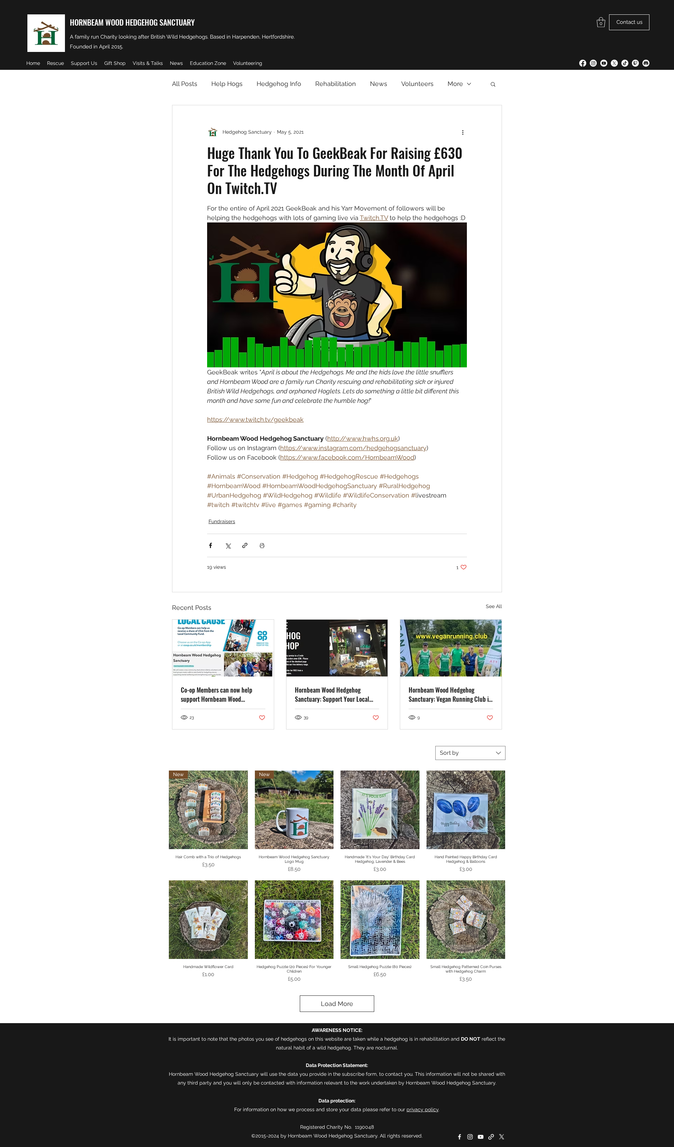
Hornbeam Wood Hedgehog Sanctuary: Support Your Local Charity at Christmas (332, 694)
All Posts (184, 83)
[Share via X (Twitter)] (227, 545)
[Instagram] (593, 63)
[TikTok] (624, 63)
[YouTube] (603, 63)
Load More (337, 1003)
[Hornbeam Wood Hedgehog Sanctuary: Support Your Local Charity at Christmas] (337, 648)
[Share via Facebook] (210, 545)
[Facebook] (582, 63)
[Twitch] (635, 63)
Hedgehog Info (279, 83)
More (455, 83)
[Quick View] (380, 810)
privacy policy (422, 1109)
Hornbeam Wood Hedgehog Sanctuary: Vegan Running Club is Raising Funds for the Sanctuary (450, 694)
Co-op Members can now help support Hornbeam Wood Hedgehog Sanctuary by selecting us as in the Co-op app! (221, 694)
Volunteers (417, 83)
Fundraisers (222, 521)
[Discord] (645, 63)
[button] (601, 22)
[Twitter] (614, 63)
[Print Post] (262, 545)
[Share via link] (245, 545)
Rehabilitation (335, 83)
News (378, 83)
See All (494, 606)
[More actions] (462, 132)
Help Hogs (227, 83)
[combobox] (470, 753)
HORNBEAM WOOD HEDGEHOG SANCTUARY (132, 22)
